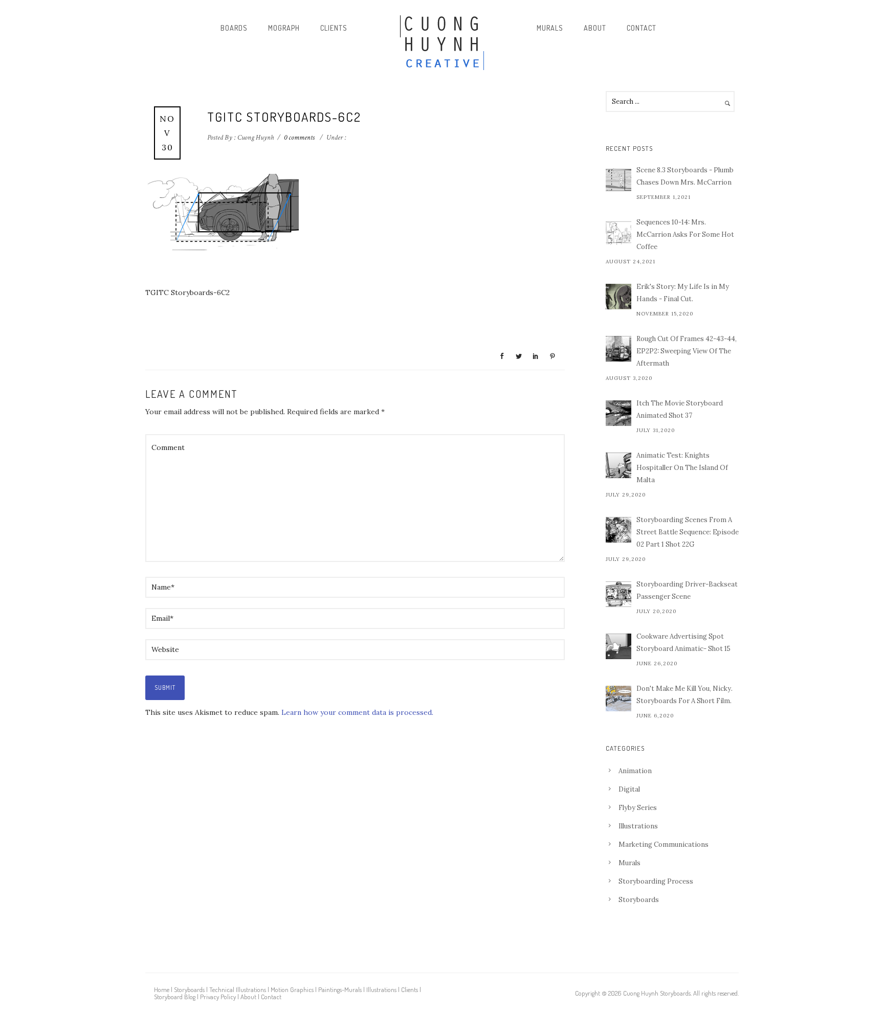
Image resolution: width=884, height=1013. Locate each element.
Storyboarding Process (655, 881)
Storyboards (638, 899)
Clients (333, 28)
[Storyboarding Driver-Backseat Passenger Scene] (618, 594)
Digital (629, 789)
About (595, 28)
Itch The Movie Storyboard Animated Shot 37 (679, 409)
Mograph (284, 28)
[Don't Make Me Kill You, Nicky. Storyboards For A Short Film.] (618, 698)
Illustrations (638, 826)
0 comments (299, 137)
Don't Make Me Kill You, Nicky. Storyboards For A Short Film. (684, 694)
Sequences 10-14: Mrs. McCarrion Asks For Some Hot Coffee (685, 234)
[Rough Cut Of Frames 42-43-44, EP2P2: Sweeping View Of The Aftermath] (618, 349)
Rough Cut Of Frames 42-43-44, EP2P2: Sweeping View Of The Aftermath (686, 351)
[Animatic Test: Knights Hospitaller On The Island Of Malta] (618, 465)
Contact (641, 28)
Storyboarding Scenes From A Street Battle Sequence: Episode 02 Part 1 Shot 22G (687, 532)
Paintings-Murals (340, 989)
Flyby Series (637, 807)
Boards (234, 28)
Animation (635, 771)
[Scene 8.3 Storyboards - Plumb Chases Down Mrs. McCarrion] (618, 180)
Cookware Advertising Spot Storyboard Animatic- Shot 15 (683, 642)
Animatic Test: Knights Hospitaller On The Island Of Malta (682, 467)
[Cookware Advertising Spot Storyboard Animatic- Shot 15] (618, 646)
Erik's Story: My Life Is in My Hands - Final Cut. (682, 292)
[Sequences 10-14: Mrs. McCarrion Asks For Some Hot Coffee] (618, 232)
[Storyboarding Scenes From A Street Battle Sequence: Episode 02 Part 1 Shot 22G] (618, 530)
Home (161, 989)
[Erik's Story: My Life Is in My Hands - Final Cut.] (618, 296)
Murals (550, 28)
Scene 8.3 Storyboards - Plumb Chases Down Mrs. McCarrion (685, 176)
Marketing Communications (663, 844)
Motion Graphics (292, 989)
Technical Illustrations (237, 989)
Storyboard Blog (174, 997)
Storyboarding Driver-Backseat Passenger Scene (687, 590)
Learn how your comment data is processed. (357, 712)
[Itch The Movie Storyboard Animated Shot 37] (618, 413)
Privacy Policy (218, 997)
